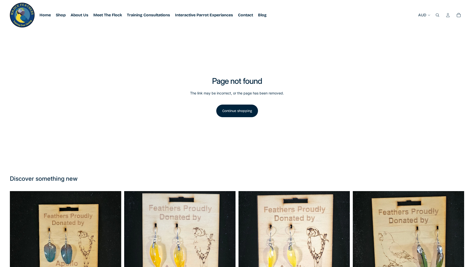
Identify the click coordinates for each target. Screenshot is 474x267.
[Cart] (458, 15)
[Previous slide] (131, 246)
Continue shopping (237, 111)
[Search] (437, 15)
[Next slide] (228, 246)
